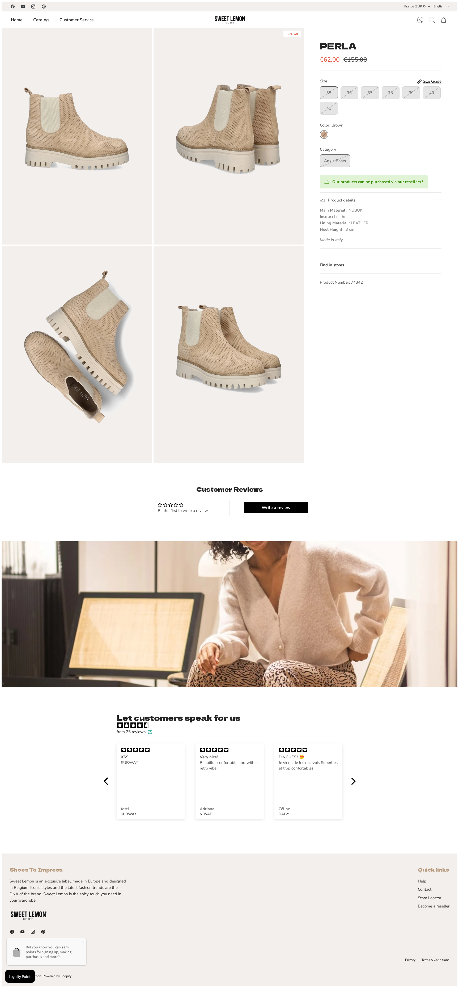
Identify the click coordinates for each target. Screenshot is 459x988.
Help (422, 881)
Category (328, 149)
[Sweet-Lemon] (230, 20)
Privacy (410, 960)
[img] (232, 725)
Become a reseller (433, 906)
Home (17, 20)
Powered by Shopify (57, 976)
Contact (424, 889)
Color (331, 125)
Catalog (41, 20)
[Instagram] (33, 6)
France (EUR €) (415, 6)
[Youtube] (23, 6)
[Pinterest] (44, 6)
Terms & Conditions (435, 960)
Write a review (276, 508)
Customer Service (77, 20)
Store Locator (429, 898)
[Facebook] (12, 6)
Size (323, 81)
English (439, 6)
